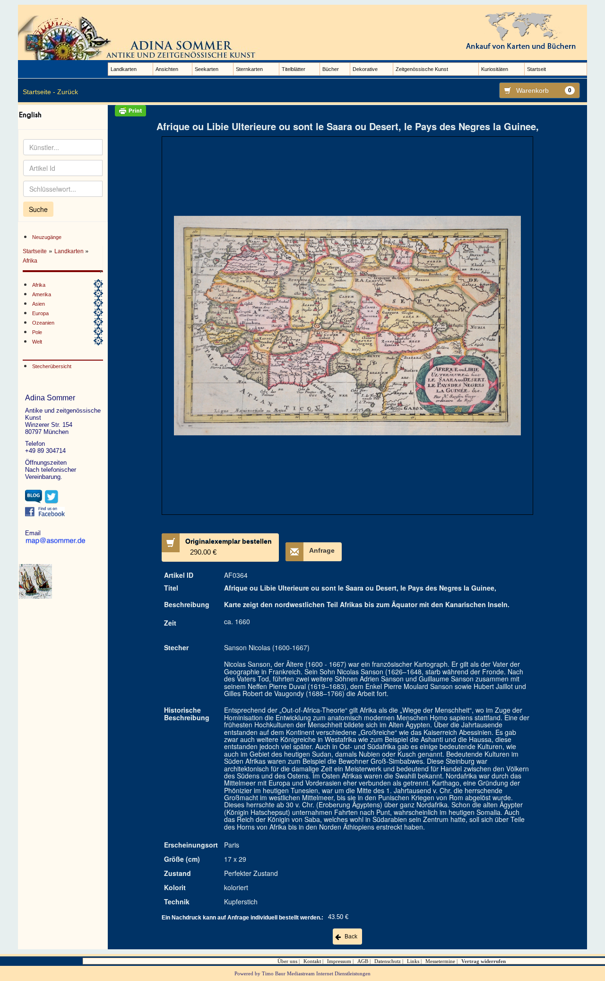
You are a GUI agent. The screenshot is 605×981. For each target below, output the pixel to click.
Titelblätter (293, 69)
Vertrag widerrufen (483, 961)
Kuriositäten (494, 69)
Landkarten (124, 69)
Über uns (287, 961)
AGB (362, 961)
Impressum (339, 961)
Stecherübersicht (51, 366)
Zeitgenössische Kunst (422, 69)
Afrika (30, 260)
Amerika (41, 294)
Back (351, 936)
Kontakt (312, 961)
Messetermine (440, 961)
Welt (37, 342)
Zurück (67, 92)
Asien (38, 304)
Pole (37, 332)
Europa (40, 313)
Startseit (536, 69)
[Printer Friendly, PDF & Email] (347, 110)
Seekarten (206, 69)
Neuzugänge (46, 237)
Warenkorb (543, 90)
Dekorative (365, 69)
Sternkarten (249, 69)
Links (413, 961)
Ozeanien (43, 323)
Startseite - (39, 92)
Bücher (330, 69)
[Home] (141, 37)
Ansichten (167, 69)
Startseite (35, 251)
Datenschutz (387, 961)
